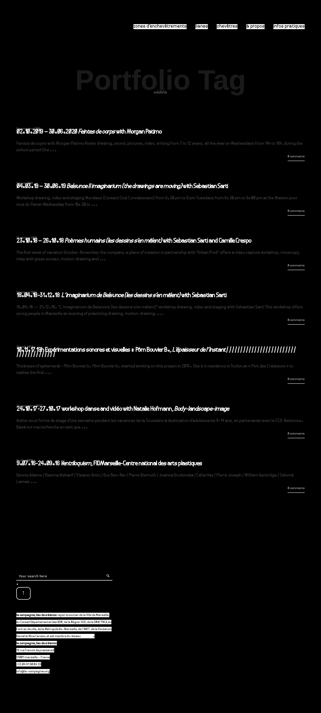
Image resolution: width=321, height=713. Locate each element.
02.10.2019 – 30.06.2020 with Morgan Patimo (89, 132)
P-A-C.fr (87, 636)
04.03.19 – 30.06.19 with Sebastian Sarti (122, 186)
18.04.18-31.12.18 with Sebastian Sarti (121, 296)
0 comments (296, 156)
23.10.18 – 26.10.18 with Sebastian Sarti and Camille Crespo (134, 241)
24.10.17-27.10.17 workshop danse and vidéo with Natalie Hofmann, (123, 409)
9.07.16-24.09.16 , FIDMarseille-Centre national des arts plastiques (109, 464)
